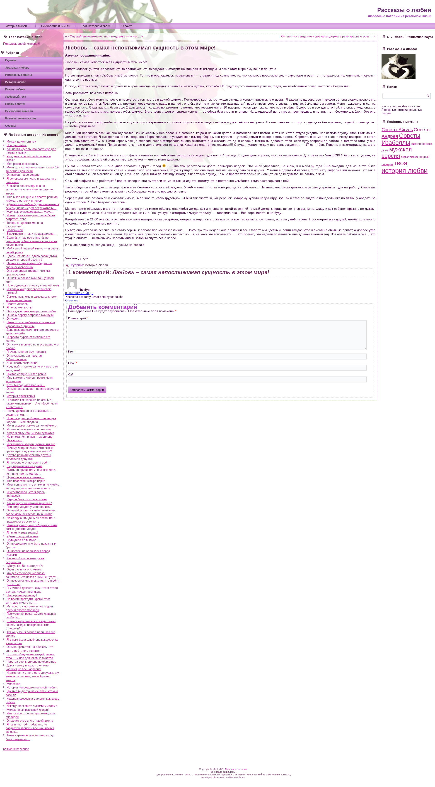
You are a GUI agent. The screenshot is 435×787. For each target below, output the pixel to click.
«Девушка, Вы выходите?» (25, 565)
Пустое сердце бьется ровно (26, 374)
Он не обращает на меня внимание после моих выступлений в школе (30, 512)
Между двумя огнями (21, 141)
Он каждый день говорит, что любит (31, 311)
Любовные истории (236, 769)
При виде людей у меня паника (28, 506)
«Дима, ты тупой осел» (22, 536)
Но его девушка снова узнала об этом (33, 285)
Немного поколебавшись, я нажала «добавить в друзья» (30, 324)
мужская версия (397, 152)
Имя (71, 351)
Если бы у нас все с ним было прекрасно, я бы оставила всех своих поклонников (31, 241)
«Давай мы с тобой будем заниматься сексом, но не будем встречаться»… (32, 206)
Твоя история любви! (95, 26)
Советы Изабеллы (401, 139)
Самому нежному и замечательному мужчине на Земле (31, 298)
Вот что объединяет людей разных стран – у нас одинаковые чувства (30, 656)
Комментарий (78, 318)
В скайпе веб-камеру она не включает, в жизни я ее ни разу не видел (29, 189)
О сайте (126, 26)
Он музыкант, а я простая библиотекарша (24, 357)
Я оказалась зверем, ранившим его (31, 444)
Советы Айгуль (397, 129)
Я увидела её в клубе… (23, 540)
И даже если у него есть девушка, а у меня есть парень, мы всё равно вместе (32, 676)
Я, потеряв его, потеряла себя (27, 462)
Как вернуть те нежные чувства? (29, 503)
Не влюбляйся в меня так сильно (29, 436)
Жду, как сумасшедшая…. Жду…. (30, 211)
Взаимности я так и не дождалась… (31, 233)
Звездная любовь (17, 67)
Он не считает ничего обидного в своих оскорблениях (29, 265)
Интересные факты (18, 74)
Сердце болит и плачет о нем (27, 499)
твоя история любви (405, 166)
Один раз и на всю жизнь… (25, 477)
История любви (15, 82)
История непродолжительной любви (31, 687)
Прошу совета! (15, 104)
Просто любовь (17, 304)
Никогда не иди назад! (22, 595)
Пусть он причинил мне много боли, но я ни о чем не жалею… (31, 471)
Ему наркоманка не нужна (24, 466)
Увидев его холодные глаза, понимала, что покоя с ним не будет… (32, 574)
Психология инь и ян (55, 26)
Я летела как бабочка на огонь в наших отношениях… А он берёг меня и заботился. (32, 403)
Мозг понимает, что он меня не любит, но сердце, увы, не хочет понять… (32, 486)
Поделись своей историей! (21, 43)
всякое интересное (16, 749)
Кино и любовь (15, 89)
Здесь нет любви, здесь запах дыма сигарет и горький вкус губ (31, 257)
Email (72, 363)
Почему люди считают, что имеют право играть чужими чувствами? (29, 449)
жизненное (418, 144)
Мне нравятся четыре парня (26, 481)
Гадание (11, 60)
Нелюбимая (15, 230)
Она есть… (14, 440)
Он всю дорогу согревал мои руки (30, 315)
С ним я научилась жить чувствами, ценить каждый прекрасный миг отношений (31, 624)
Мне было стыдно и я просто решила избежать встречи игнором (32, 198)
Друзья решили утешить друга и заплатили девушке (28, 456)
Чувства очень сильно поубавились (31, 661)
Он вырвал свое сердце (23, 174)
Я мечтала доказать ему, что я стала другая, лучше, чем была (32, 589)
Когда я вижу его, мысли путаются (30, 433)
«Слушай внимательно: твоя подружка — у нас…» (105, 36)
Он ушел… (14, 318)
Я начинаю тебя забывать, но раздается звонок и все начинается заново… (30, 728)
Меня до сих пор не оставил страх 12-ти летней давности (32, 169)
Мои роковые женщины (22, 163)
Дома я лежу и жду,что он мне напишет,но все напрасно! (27, 667)
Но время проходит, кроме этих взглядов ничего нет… (28, 600)
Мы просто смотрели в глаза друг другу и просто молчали (29, 608)
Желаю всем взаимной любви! (28, 709)
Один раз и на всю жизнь (24, 569)
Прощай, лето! (17, 145)
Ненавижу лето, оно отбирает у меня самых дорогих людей (31, 526)
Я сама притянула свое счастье (29, 429)
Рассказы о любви (404, 10)
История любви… (18, 26)
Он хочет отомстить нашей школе (30, 720)
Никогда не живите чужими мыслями (32, 706)
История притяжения (21, 396)
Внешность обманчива (22, 363)
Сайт (71, 374)
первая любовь (409, 156)
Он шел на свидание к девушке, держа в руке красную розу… (327, 36)
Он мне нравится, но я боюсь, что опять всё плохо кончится (29, 648)
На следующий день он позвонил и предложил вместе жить (30, 519)
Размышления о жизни (20, 118)
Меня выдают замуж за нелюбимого (31, 425)
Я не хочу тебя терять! (22, 532)
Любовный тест (15, 96)
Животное (13, 684)
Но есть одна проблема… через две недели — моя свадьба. (31, 420)
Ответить (71, 300)
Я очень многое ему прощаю (26, 351)
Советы (10, 125)
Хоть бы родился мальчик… (26, 385)
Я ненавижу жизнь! (20, 307)
